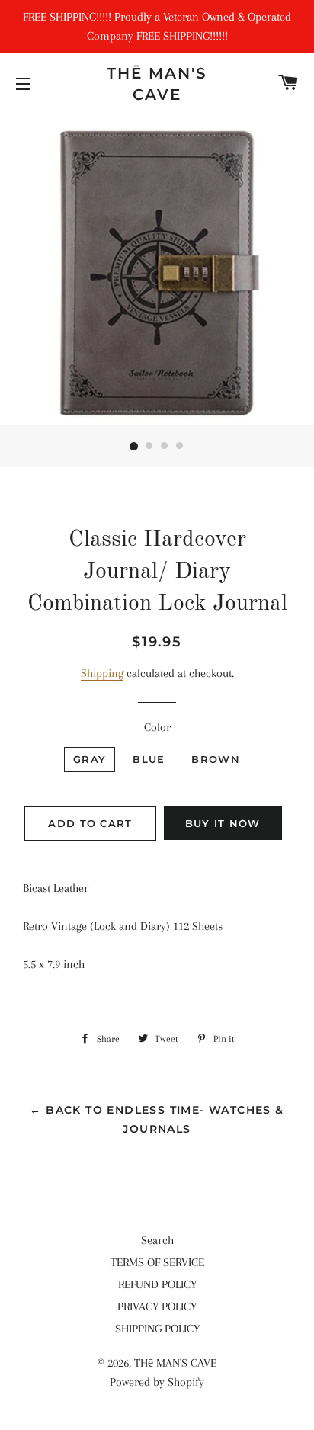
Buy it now (223, 823)
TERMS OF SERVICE (157, 1262)
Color (157, 727)
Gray (89, 759)
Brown (215, 759)
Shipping (102, 673)
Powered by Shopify (157, 1382)
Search (157, 1240)
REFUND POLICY (157, 1284)
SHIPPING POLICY (157, 1328)
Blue (149, 759)
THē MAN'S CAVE (157, 84)
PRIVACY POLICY (157, 1306)
